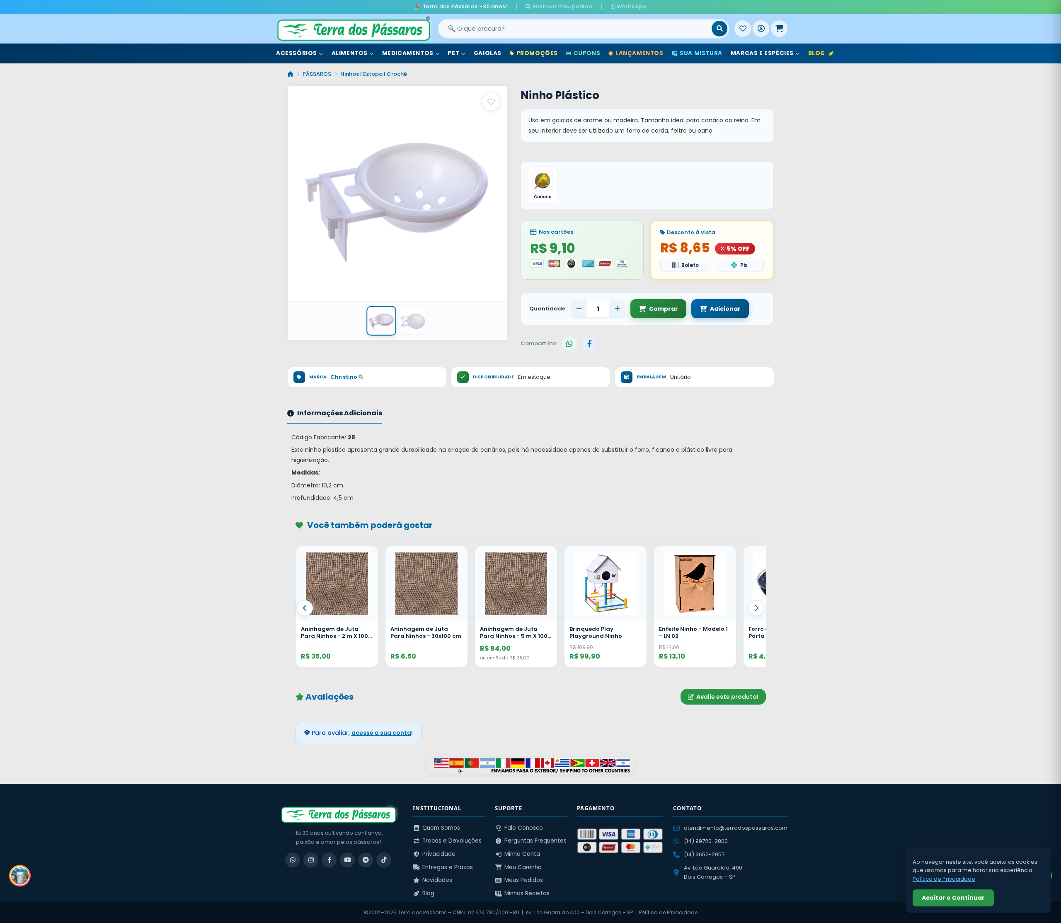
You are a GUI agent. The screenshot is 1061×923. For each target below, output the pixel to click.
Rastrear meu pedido (561, 6)
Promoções (537, 53)
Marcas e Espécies (762, 53)
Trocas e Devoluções (452, 841)
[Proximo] (756, 608)
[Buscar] (719, 28)
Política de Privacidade (668, 912)
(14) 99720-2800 (706, 841)
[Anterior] (305, 608)
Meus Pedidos (523, 880)
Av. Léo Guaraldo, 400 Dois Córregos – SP (713, 872)
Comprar (663, 309)
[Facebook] (329, 860)
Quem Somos (441, 828)
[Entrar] (761, 28)
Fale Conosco (523, 828)
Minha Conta (522, 854)
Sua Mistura (701, 53)
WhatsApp (631, 6)
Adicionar (725, 309)
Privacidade (438, 854)
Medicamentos (408, 53)
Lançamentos (639, 53)
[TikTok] (383, 860)
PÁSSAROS (317, 74)
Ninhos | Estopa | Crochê (373, 74)
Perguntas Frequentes (535, 841)
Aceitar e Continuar (953, 898)
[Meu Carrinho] (779, 28)
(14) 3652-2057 (704, 854)
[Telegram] (365, 860)
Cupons (587, 53)
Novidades (437, 880)
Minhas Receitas (527, 893)
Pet (453, 53)
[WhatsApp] (292, 860)
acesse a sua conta (381, 733)
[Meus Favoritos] (742, 28)
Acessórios (296, 53)
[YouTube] (347, 860)
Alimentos (350, 53)
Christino (344, 377)
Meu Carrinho (523, 867)
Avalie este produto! (727, 697)
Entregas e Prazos (447, 867)
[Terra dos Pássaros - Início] (353, 28)
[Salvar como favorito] (491, 101)
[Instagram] (310, 860)
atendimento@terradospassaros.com (735, 828)
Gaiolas (487, 53)
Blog (816, 53)
